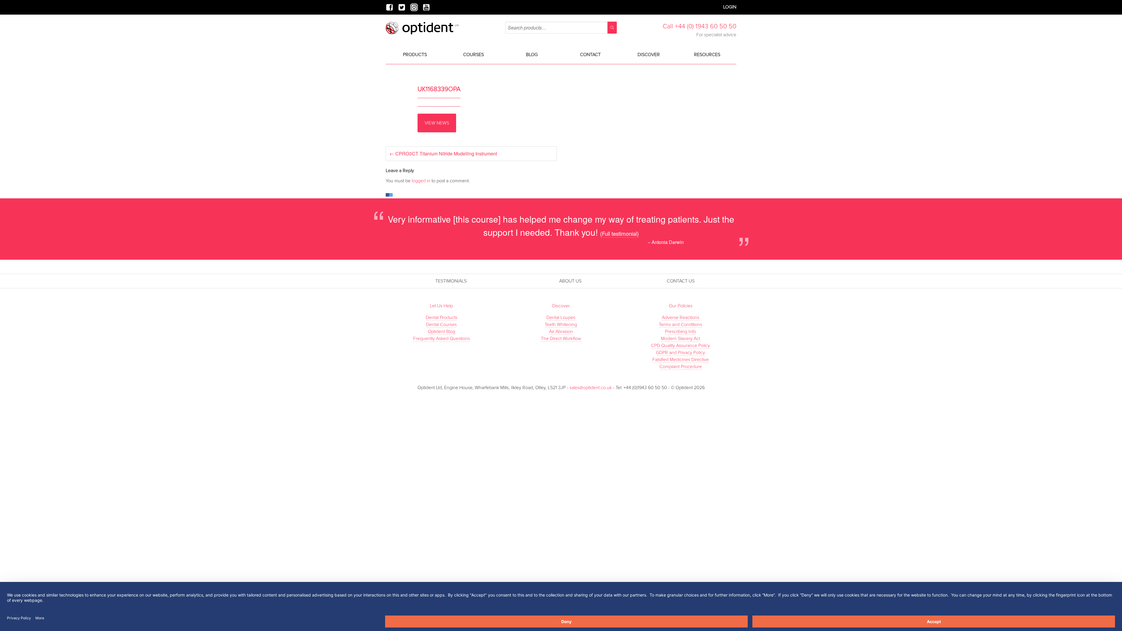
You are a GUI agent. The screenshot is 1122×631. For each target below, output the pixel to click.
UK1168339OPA (439, 89)
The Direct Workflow (561, 338)
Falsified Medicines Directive (680, 360)
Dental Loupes (560, 317)
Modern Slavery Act (680, 338)
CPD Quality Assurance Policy (680, 346)
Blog (532, 55)
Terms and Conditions (680, 324)
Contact (590, 55)
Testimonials (451, 281)
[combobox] (561, 28)
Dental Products (441, 317)
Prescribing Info (680, 331)
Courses (473, 55)
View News (437, 123)
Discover (649, 55)
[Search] (612, 28)
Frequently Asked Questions (441, 338)
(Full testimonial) (619, 233)
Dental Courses (441, 324)
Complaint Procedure (680, 367)
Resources (707, 55)
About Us (570, 281)
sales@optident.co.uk (591, 388)
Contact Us (681, 281)
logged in (421, 181)
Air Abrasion (561, 331)
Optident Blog (441, 331)
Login (729, 7)
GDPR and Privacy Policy (680, 353)
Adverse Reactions (680, 317)
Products (415, 55)
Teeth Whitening (561, 324)
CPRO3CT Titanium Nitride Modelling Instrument (443, 153)
